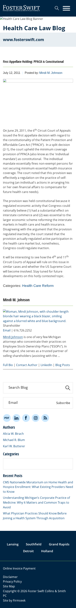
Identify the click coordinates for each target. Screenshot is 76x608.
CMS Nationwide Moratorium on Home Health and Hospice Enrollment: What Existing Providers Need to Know (38, 487)
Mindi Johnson (13, 337)
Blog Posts (62, 365)
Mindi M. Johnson (50, 72)
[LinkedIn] (16, 418)
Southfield (34, 544)
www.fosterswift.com (23, 39)
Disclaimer (10, 577)
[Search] (57, 8)
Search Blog (18, 387)
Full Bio (8, 365)
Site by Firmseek (14, 600)
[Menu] (66, 8)
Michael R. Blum (14, 440)
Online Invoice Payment (19, 568)
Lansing (12, 544)
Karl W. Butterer (14, 446)
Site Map (9, 586)
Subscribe (63, 403)
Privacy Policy (12, 581)
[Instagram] (35, 418)
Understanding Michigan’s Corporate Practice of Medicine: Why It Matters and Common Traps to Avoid (36, 502)
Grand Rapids (59, 544)
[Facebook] (26, 418)
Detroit (28, 551)
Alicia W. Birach (13, 434)
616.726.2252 (23, 330)
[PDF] (7, 418)
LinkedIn (46, 365)
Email (7, 330)
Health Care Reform (38, 286)
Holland (47, 551)
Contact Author (26, 365)
